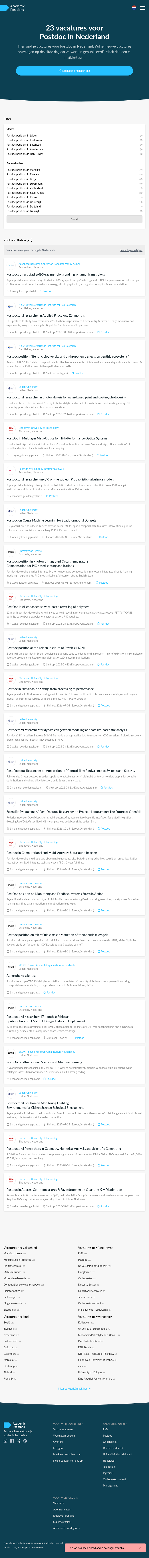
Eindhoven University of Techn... (97, 1360)
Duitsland (11, 1347)
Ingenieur (108, 1473)
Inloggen (58, 1448)
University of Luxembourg (94, 1328)
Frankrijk (10, 1378)
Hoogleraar (86, 1272)
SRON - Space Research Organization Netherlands (47, 965)
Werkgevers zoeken (64, 1435)
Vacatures (58, 1503)
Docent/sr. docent (113, 1448)
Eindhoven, (25, 431)
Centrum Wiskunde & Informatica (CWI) (41, 469)
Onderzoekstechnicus (91, 1291)
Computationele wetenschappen (24, 1284)
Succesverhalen (62, 1522)
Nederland (38, 267)
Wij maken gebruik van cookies (28, 1547)
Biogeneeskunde (15, 1303)
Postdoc (47, 291)
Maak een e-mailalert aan (76, 70)
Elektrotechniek (14, 1266)
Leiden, (23, 390)
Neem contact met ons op (68, 1460)
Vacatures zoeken (63, 1429)
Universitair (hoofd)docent (94, 1266)
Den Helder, (26, 308)
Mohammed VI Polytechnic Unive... (99, 1335)
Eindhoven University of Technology (39, 427)
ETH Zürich (86, 1347)
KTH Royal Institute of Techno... (97, 1353)
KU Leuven (86, 1322)
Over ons (58, 1441)
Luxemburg (11, 1353)
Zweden (10, 1328)
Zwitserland (12, 1341)
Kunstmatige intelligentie (19, 1259)
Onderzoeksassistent (91, 1303)
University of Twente (30, 551)
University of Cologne (91, 1372)
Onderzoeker (87, 1278)
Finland (9, 1372)
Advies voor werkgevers (66, 1528)
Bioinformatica (14, 1291)
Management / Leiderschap (94, 1309)
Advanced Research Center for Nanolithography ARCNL (50, 264)
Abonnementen (62, 1509)
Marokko (10, 1360)
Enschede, (25, 554)
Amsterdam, (26, 267)
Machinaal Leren (15, 1253)
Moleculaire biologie (17, 1278)
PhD (82, 1253)
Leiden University (28, 386)
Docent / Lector (88, 1284)
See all (74, 219)
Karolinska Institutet (91, 1341)
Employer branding (63, 1515)
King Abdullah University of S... (96, 1378)
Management (110, 1485)
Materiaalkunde (14, 1272)
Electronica (12, 1309)
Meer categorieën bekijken (73, 1388)
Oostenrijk (11, 1366)
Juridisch (8, 1547)
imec (82, 1366)
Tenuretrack (109, 1467)
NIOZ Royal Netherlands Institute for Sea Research (47, 305)
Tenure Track (86, 1297)
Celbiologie (12, 1297)
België (9, 1322)
